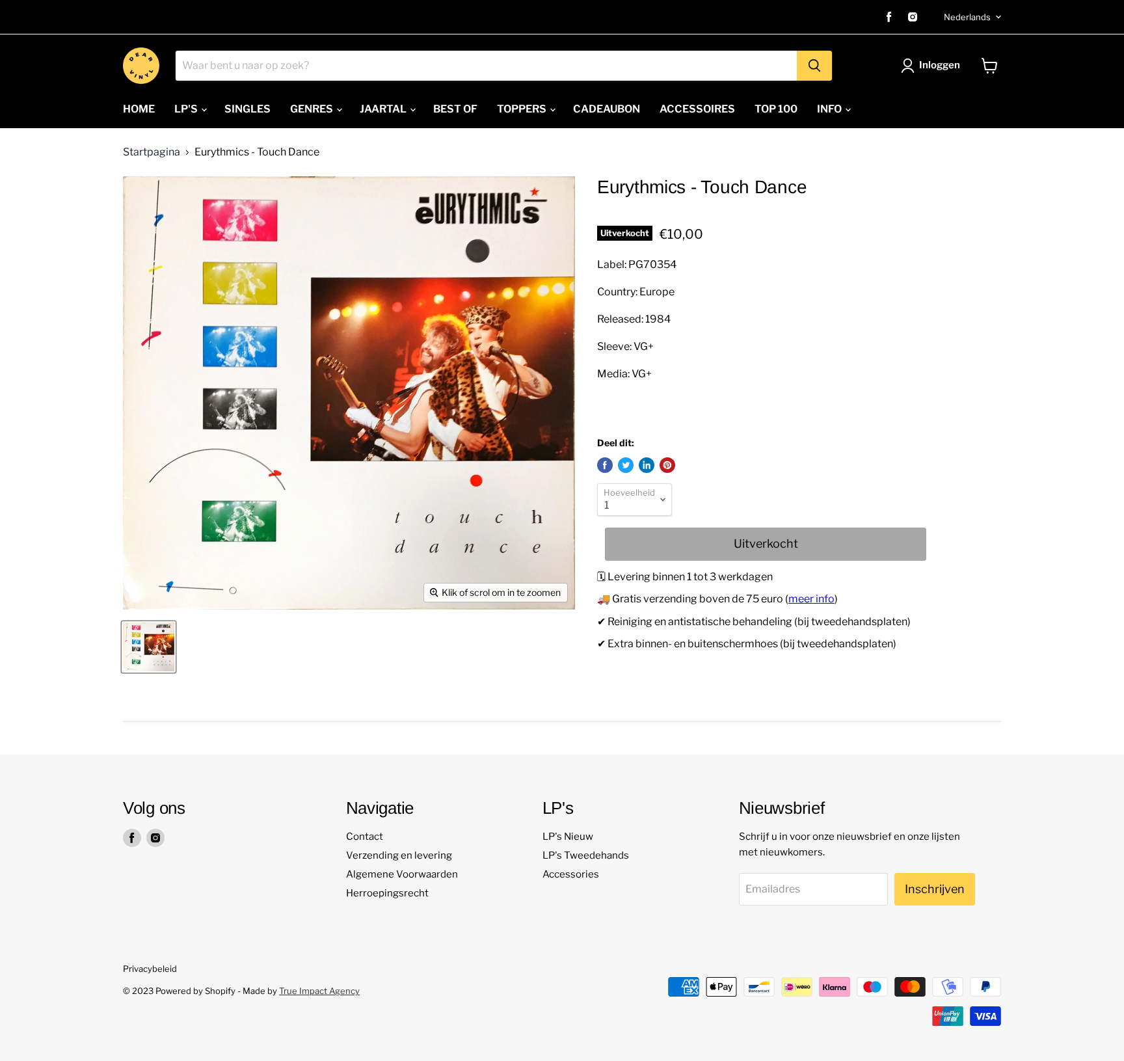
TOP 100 (776, 109)
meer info (811, 599)
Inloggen (939, 65)
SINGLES (247, 109)
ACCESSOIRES (697, 109)
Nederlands (967, 17)
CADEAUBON (606, 109)
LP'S (187, 109)
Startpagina (151, 152)
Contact (364, 836)
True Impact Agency (319, 991)
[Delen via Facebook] (605, 465)
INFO (830, 109)
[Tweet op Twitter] (626, 465)
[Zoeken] (814, 66)
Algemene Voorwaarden (402, 874)
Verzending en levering (399, 855)
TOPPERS (522, 109)
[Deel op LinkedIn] (646, 465)
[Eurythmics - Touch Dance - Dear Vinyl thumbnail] (149, 647)
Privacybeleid (150, 968)
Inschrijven (935, 889)
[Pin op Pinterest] (667, 465)
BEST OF (455, 109)
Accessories (570, 874)
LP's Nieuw (567, 836)
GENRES (312, 109)
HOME (139, 109)
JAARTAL (384, 109)
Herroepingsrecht (387, 893)
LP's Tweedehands (585, 855)
